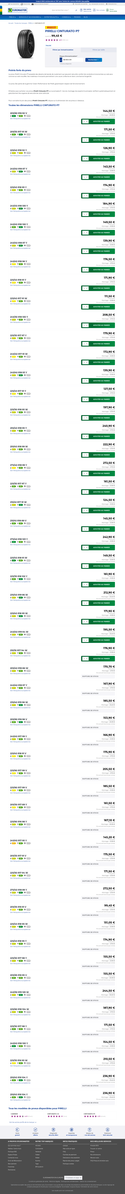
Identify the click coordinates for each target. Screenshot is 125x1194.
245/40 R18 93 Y (18, 372)
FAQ (64, 1151)
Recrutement (12, 1164)
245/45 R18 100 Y (19, 205)
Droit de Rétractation (15, 1161)
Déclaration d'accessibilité (71, 1158)
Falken (37, 1154)
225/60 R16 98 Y (18, 821)
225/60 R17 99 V (18, 770)
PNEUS (11, 17)
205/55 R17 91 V (18, 855)
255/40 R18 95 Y (18, 428)
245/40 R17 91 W (19, 354)
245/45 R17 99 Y (18, 736)
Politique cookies (68, 1164)
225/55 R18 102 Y (18, 576)
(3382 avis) (65, 40)
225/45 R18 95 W (19, 613)
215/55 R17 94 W (18, 650)
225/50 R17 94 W (19, 872)
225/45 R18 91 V (18, 753)
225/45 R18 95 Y (18, 187)
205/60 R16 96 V (18, 719)
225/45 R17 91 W (18, 298)
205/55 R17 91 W (18, 131)
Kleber (37, 1158)
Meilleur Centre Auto (14, 1148)
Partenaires (11, 1170)
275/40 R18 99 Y (18, 465)
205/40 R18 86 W (19, 668)
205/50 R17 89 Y (18, 804)
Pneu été (48, 45)
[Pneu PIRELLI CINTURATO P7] (26, 44)
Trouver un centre (80, 4)
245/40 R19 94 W (19, 632)
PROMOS (77, 17)
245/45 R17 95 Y (18, 840)
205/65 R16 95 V (18, 975)
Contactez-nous (13, 1158)
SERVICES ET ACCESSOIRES (29, 17)
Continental (39, 1148)
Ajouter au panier (101, 121)
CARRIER (14, 1114)
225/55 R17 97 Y (18, 335)
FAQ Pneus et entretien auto (99, 1161)
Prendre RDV (112, 4)
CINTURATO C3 (53, 1114)
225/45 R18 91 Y (18, 280)
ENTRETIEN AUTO (50, 17)
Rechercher (92, 60)
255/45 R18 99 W (19, 446)
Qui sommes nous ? (14, 1145)
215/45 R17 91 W (18, 502)
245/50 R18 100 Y (19, 317)
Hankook (38, 1151)
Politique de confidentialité (70, 1181)
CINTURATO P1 (89, 1114)
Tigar (37, 1164)
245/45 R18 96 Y (18, 261)
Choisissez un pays (72, 1178)
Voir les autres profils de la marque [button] (22, 1122)
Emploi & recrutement (41, 4)
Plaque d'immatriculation (68, 56)
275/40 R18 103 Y (19, 539)
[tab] (63, 50)
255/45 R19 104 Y (19, 1077)
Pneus (92, 1151)
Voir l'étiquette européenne (20, 118)
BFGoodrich (39, 1167)
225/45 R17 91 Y (18, 391)
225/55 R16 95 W (18, 1060)
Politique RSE (12, 1151)
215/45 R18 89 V (18, 520)
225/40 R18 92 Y (18, 150)
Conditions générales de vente (38, 1181)
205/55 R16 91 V (18, 907)
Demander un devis (97, 4)
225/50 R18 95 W (19, 409)
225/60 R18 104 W (19, 1009)
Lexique (65, 1145)
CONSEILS (65, 17)
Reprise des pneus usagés (71, 1161)
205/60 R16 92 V (18, 113)
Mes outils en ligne (69, 1148)
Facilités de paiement (70, 1154)
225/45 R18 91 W (18, 557)
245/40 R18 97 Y (18, 168)
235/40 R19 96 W (19, 594)
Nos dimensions (95, 1154)
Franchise (26, 4)
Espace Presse (12, 1154)
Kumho (37, 1161)
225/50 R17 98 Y (18, 958)
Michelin (38, 1145)
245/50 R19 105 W (19, 992)
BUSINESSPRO (15, 4)
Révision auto (94, 1158)
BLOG (86, 17)
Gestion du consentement (88, 1181)
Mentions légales (54, 1181)
